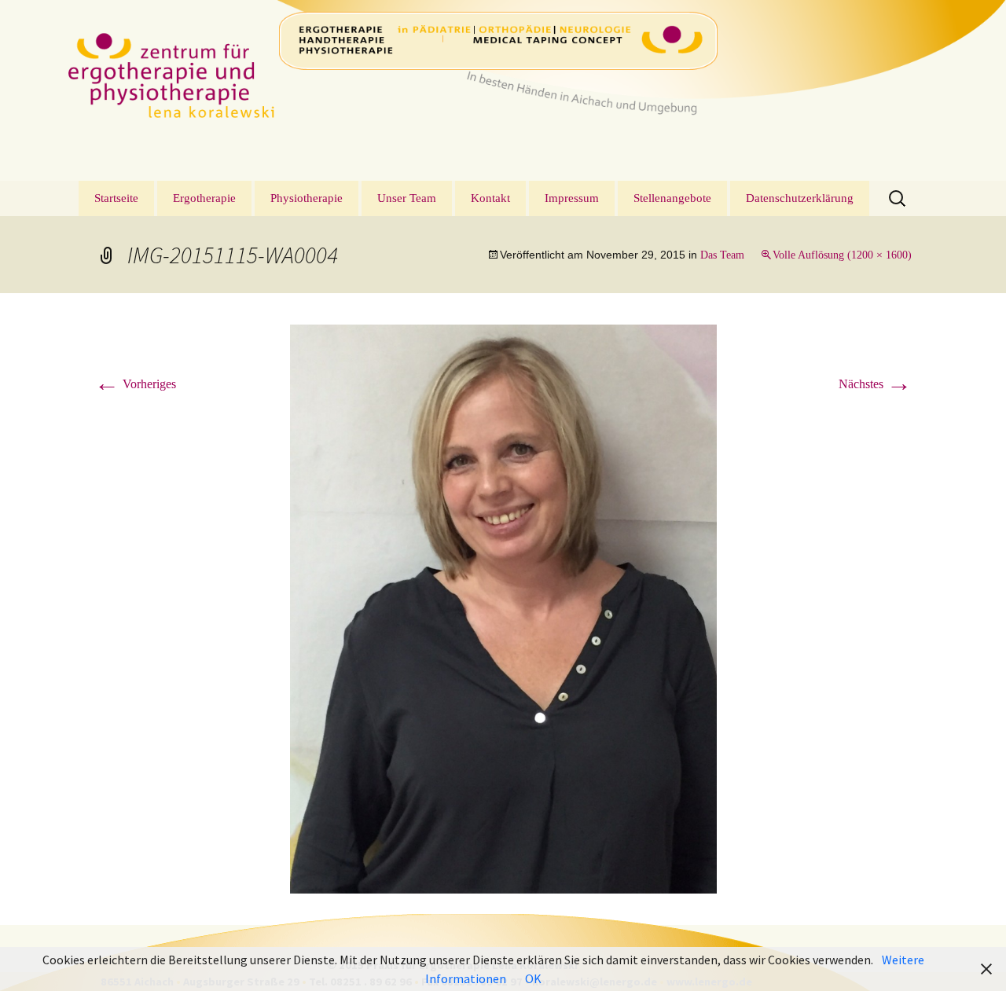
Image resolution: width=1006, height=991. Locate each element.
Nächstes (875, 384)
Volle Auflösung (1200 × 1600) (842, 255)
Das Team (722, 255)
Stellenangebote (672, 198)
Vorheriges (135, 384)
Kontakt (490, 198)
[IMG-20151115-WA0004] (503, 608)
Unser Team (406, 198)
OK (533, 978)
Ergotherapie (204, 198)
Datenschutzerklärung (800, 198)
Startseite (116, 198)
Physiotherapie (306, 198)
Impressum (572, 198)
